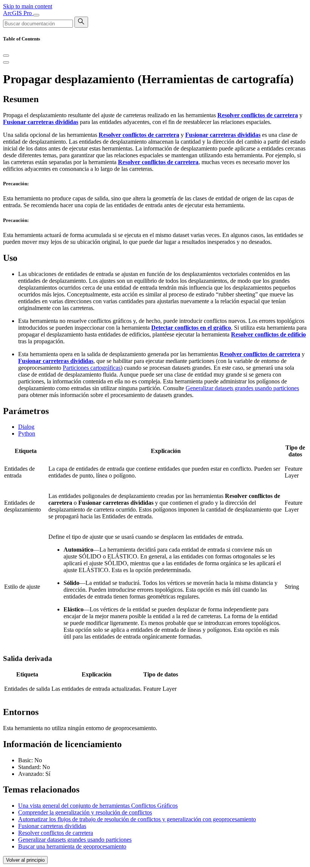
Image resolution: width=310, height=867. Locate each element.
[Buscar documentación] (81, 22)
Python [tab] (26, 433)
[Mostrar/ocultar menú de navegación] (36, 15)
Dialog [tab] (26, 426)
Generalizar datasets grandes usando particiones (242, 388)
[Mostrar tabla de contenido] (6, 62)
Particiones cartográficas (92, 367)
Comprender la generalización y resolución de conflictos (85, 812)
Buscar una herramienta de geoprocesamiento (72, 846)
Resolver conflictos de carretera (55, 833)
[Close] (6, 55)
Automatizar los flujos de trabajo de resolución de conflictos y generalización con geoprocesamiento (137, 819)
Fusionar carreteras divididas (52, 826)
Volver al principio (25, 860)
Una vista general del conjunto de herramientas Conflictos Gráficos (98, 805)
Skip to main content (27, 6)
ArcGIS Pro (18, 13)
